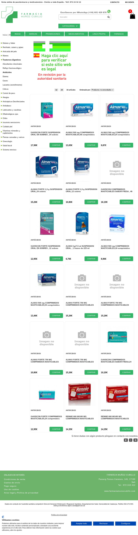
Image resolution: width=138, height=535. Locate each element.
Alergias (6, 97)
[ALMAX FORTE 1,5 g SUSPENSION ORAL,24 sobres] (47, 177)
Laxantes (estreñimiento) (12, 85)
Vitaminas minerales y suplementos (11, 132)
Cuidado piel (7, 127)
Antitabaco (7, 106)
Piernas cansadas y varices (13, 137)
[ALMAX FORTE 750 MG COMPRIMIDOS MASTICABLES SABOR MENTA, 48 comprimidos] (81, 351)
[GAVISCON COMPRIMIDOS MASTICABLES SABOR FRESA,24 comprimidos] (117, 348)
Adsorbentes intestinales (12, 64)
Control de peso (9, 93)
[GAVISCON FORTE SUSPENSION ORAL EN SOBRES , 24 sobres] (46, 124)
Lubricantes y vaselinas (12, 110)
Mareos (5, 56)
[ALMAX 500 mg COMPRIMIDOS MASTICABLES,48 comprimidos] (82, 121)
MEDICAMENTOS (76, 34)
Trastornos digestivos (12, 60)
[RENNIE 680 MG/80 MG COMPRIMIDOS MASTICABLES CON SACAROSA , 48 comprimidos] (117, 405)
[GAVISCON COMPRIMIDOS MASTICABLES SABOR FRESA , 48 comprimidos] (117, 181)
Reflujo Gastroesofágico (12, 68)
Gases (5, 81)
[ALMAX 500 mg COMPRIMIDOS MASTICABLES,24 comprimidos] (117, 121)
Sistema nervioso (9, 150)
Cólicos (5, 89)
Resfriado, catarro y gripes (13, 47)
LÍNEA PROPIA (99, 34)
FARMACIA (119, 34)
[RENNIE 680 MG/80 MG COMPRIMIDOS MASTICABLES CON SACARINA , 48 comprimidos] (81, 405)
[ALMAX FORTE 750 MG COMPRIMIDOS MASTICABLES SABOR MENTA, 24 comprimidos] (46, 351)
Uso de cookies (11, 489)
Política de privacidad (59, 515)
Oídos (5, 118)
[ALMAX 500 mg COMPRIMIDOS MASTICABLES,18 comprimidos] (117, 234)
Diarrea (5, 77)
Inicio (5, 35)
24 (62, 90)
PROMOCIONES (53, 34)
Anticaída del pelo (10, 51)
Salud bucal (7, 146)
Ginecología (7, 141)
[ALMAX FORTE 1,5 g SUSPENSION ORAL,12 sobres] (82, 181)
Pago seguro (10, 486)
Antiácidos (7, 72)
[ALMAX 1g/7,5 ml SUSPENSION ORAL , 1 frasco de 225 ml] (82, 234)
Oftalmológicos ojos (10, 114)
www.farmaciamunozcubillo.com (119, 491)
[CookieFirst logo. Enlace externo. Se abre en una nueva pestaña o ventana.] (3, 517)
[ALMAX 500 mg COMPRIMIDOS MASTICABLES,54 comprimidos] (47, 291)
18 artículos (70, 90)
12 (56, 90)
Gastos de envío (12, 483)
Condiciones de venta (14, 479)
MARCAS (33, 34)
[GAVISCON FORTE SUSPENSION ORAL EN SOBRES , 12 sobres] (47, 234)
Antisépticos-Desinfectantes (14, 102)
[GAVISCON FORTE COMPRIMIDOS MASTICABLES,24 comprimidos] (47, 405)
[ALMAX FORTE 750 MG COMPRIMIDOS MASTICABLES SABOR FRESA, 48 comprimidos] (117, 294)
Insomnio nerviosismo (11, 122)
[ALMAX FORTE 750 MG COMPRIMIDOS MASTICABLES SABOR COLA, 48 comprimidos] (81, 294)
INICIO (17, 34)
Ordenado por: (85, 90)
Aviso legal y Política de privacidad (21, 493)
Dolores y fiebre (9, 43)
